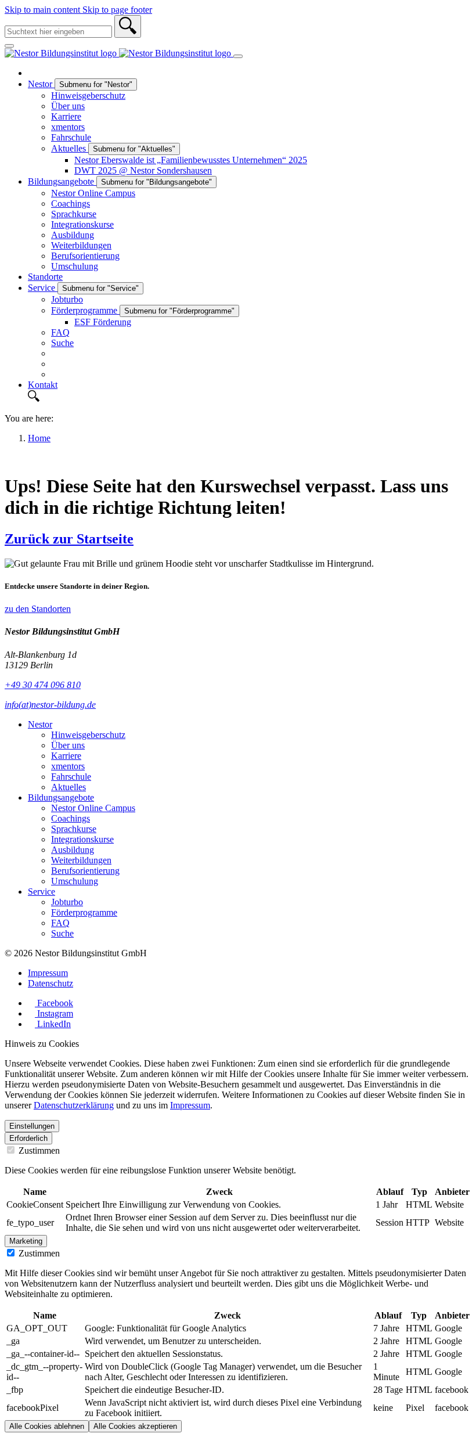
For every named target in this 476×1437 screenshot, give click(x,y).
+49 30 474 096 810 (43, 685)
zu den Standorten (38, 609)
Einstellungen (32, 1126)
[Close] (9, 46)
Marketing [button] (25, 1241)
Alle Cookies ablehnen (46, 1426)
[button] (249, 397)
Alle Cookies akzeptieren (135, 1426)
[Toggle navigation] (238, 56)
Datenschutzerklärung (74, 1105)
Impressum (190, 1105)
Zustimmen (38, 1150)
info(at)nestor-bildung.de (50, 705)
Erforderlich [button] (28, 1138)
